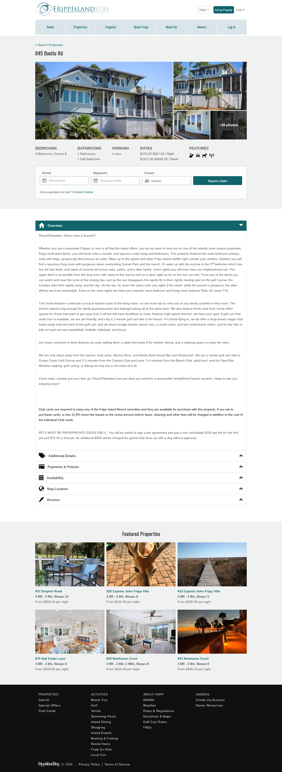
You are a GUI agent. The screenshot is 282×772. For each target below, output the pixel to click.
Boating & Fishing (104, 738)
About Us (171, 26)
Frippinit (110, 26)
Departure (100, 173)
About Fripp (141, 26)
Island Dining (101, 722)
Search (44, 700)
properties (80, 26)
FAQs (147, 727)
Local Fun (98, 755)
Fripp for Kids (101, 749)
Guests (149, 173)
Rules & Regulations (158, 711)
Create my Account (210, 700)
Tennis (96, 711)
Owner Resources (209, 705)
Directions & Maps (157, 716)
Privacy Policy (89, 764)
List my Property (223, 10)
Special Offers (49, 705)
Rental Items (100, 744)
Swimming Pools (103, 716)
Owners (201, 26)
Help (203, 9)
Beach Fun (99, 700)
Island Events (101, 733)
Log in (240, 9)
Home (50, 26)
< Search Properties (49, 45)
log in (232, 26)
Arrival (46, 173)
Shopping (98, 727)
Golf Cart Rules (155, 722)
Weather (149, 705)
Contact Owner (82, 192)
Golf (94, 705)
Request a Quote (217, 180)
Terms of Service (117, 764)
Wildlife (148, 700)
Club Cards (47, 711)
